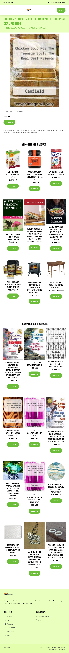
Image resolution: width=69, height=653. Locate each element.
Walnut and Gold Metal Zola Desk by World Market (56, 284)
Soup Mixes (11, 632)
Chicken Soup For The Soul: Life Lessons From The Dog (13, 433)
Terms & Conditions (58, 647)
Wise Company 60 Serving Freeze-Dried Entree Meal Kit (13, 284)
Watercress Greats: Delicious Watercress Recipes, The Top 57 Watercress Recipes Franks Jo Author (34, 234)
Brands (9, 616)
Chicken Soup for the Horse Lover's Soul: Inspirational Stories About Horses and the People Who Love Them (56, 436)
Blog (41, 647)
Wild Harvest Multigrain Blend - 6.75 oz (13, 174)
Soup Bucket (11, 628)
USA (51, 2)
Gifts (8, 620)
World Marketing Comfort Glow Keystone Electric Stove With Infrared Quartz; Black (34, 287)
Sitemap (62, 650)
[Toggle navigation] (6, 10)
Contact (47, 647)
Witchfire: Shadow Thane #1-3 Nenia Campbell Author (13, 236)
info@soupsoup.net (59, 2)
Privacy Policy (53, 650)
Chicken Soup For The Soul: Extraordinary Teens (34, 433)
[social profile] (12, 2)
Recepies (10, 624)
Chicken (20, 111)
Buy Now (9, 122)
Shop (61, 10)
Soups (14, 111)
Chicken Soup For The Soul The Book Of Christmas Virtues (56, 364)
